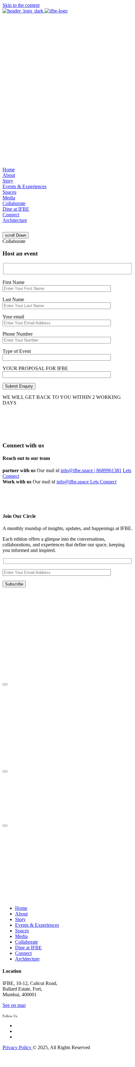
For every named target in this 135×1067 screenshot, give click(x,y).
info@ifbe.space (73, 481)
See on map (14, 1005)
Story (8, 180)
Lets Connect (103, 481)
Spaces (9, 192)
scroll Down (15, 235)
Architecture (15, 220)
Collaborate (14, 203)
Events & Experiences (24, 186)
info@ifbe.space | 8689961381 (91, 470)
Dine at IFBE (16, 209)
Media (9, 197)
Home (9, 169)
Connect (11, 214)
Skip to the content (21, 5)
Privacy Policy (18, 1047)
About (9, 175)
